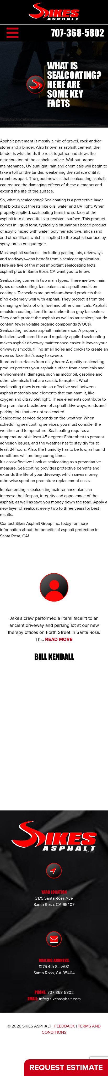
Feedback (64, 1026)
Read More (59, 639)
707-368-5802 (77, 33)
